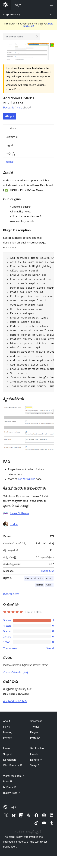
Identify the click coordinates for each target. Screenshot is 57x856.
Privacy (7, 738)
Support (7, 754)
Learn (6, 748)
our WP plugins (26, 479)
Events (34, 754)
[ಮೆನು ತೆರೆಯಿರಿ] (52, 5)
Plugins (34, 732)
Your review (10, 648)
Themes (34, 726)
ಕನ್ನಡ (13, 807)
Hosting (7, 732)
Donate (36, 759)
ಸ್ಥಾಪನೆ (9, 145)
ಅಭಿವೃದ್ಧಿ (10, 153)
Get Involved (37, 748)
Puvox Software (12, 107)
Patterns (35, 738)
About (6, 721)
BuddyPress (11, 792)
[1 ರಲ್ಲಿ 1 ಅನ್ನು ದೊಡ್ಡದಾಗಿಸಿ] (49, 408)
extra (40, 578)
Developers (9, 759)
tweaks (49, 585)
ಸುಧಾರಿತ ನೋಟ (11, 594)
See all (50, 648)
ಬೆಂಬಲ (10, 161)
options (49, 578)
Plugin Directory (11, 14)
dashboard (30, 578)
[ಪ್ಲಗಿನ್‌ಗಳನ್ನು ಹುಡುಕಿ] (37, 36)
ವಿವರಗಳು (11, 128)
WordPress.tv (12, 765)
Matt (7, 781)
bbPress (9, 787)
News (6, 726)
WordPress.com (14, 775)
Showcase (36, 721)
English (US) (47, 570)
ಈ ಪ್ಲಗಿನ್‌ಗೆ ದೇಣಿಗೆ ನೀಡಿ (15, 701)
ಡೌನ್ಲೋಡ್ (9, 116)
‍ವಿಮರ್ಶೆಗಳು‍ (12, 137)
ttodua (14, 524)
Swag (35, 765)
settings (39, 585)
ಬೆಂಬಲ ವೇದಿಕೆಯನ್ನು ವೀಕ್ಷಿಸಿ (16, 672)
